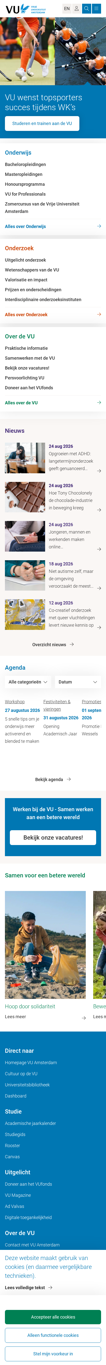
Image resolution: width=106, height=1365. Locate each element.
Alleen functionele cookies (53, 1335)
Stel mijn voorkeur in (53, 1353)
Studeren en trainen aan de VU (42, 123)
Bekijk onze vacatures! (53, 837)
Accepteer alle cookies (53, 1317)
